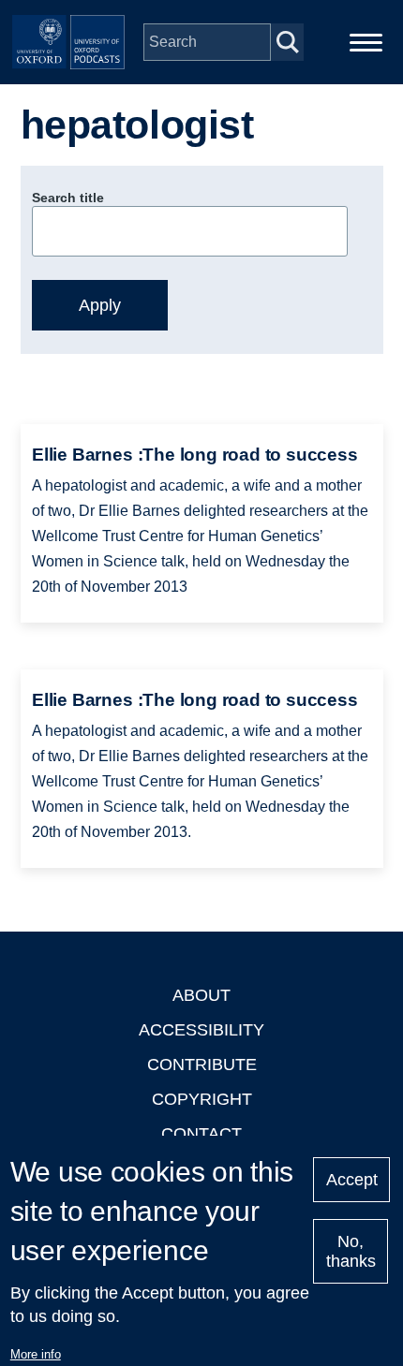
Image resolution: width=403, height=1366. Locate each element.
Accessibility (201, 1030)
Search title (68, 197)
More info (35, 1354)
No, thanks (351, 1251)
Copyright (202, 1099)
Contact (201, 1133)
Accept (352, 1179)
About (201, 995)
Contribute (202, 1064)
